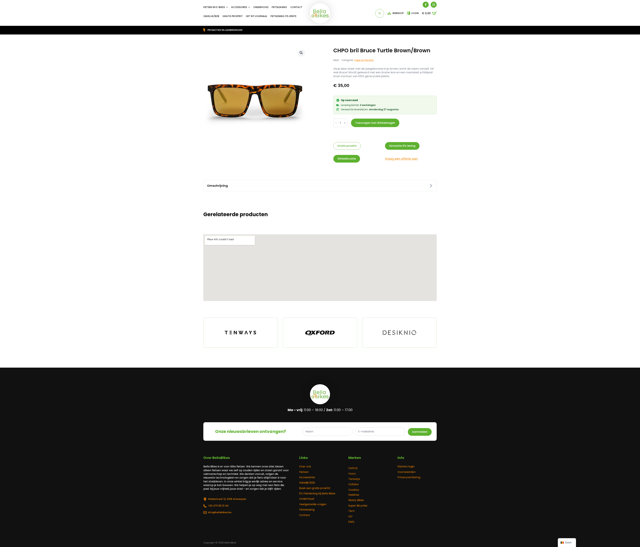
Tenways (354, 479)
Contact (296, 7)
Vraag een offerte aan (401, 159)
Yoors (352, 474)
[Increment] (345, 123)
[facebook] (426, 5)
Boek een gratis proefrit (314, 488)
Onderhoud (260, 7)
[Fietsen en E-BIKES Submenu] (228, 7)
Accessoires (239, 7)
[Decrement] (336, 123)
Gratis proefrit (232, 16)
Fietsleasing (279, 7)
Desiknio (353, 495)
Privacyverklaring (409, 477)
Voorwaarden (407, 472)
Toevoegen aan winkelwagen (375, 123)
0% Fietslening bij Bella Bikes (317, 493)
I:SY (350, 516)
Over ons (305, 466)
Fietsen (304, 472)
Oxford (352, 468)
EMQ (351, 522)
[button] (301, 52)
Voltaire (353, 484)
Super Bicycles (357, 506)
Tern (351, 511)
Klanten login (406, 466)
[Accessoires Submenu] (250, 7)
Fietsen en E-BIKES (214, 7)
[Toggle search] (379, 13)
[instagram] (434, 5)
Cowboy (353, 490)
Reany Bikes (356, 500)
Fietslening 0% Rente (283, 16)
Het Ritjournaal (256, 16)
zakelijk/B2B (211, 16)
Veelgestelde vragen (312, 504)
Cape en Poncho (364, 60)
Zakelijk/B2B (307, 483)
